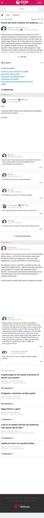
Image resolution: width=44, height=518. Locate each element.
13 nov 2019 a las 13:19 (15, 222)
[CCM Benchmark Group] (22, 506)
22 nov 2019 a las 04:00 (31, 30)
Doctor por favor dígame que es (13, 76)
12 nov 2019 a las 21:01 (15, 320)
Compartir (7, 63)
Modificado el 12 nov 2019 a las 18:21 (18, 249)
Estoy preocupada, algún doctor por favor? (17, 82)
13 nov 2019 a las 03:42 (18, 353)
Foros (8, 15)
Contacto (11, 500)
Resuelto (40, 23)
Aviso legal (18, 500)
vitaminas (29, 333)
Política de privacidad (31, 498)
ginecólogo (18, 254)
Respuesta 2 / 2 (6, 242)
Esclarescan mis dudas (9, 79)
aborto (8, 256)
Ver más (23, 57)
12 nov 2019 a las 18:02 (15, 156)
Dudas (3, 84)
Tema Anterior (7, 19)
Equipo (7, 498)
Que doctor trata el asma (10, 74)
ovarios (34, 327)
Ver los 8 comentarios (23, 236)
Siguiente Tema (36, 19)
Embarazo (15, 15)
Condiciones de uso (17, 498)
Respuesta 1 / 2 (6, 95)
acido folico (20, 333)
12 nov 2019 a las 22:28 (15, 207)
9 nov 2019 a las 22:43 (14, 102)
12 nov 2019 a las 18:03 (15, 176)
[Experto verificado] (21, 30)
